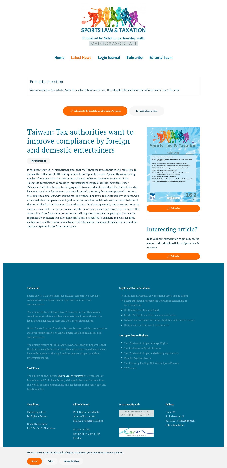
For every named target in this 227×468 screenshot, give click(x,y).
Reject (50, 461)
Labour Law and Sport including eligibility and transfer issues (159, 320)
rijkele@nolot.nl (175, 425)
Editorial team (161, 57)
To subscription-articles (146, 111)
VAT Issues (130, 368)
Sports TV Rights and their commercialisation (150, 315)
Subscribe (135, 57)
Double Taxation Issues (137, 358)
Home (59, 57)
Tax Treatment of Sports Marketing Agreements (151, 353)
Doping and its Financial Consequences (146, 325)
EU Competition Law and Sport (141, 310)
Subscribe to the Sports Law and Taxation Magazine (97, 111)
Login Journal (109, 57)
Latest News (81, 57)
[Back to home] (113, 25)
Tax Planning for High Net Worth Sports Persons (151, 363)
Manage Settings (71, 461)
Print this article (38, 161)
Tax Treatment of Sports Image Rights (146, 343)
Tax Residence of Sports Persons (142, 348)
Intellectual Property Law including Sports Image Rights (156, 295)
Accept (34, 461)
